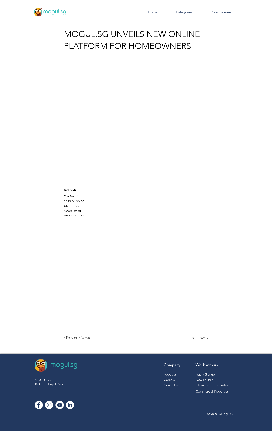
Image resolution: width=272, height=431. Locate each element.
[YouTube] (59, 405)
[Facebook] (39, 405)
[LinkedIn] (70, 405)
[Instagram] (49, 405)
